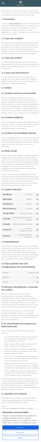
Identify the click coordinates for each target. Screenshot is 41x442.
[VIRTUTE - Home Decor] (20, 3)
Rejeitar (20, 438)
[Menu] (2, 3)
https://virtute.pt (15, 23)
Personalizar (20, 432)
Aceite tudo (20, 427)
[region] (20, 425)
